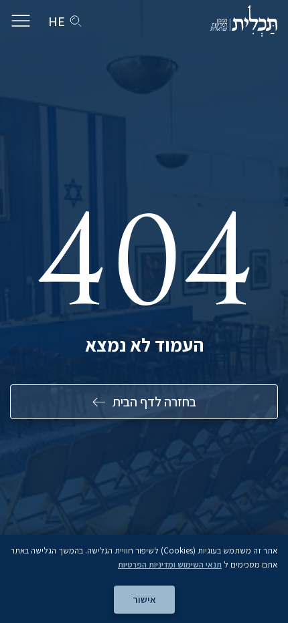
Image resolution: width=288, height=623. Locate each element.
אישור (144, 599)
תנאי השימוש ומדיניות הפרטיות (170, 564)
